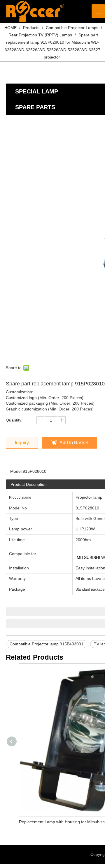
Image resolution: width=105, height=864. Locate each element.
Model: (16, 471)
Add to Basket (74, 442)
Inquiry (22, 442)
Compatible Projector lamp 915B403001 (46, 644)
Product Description (28, 484)
